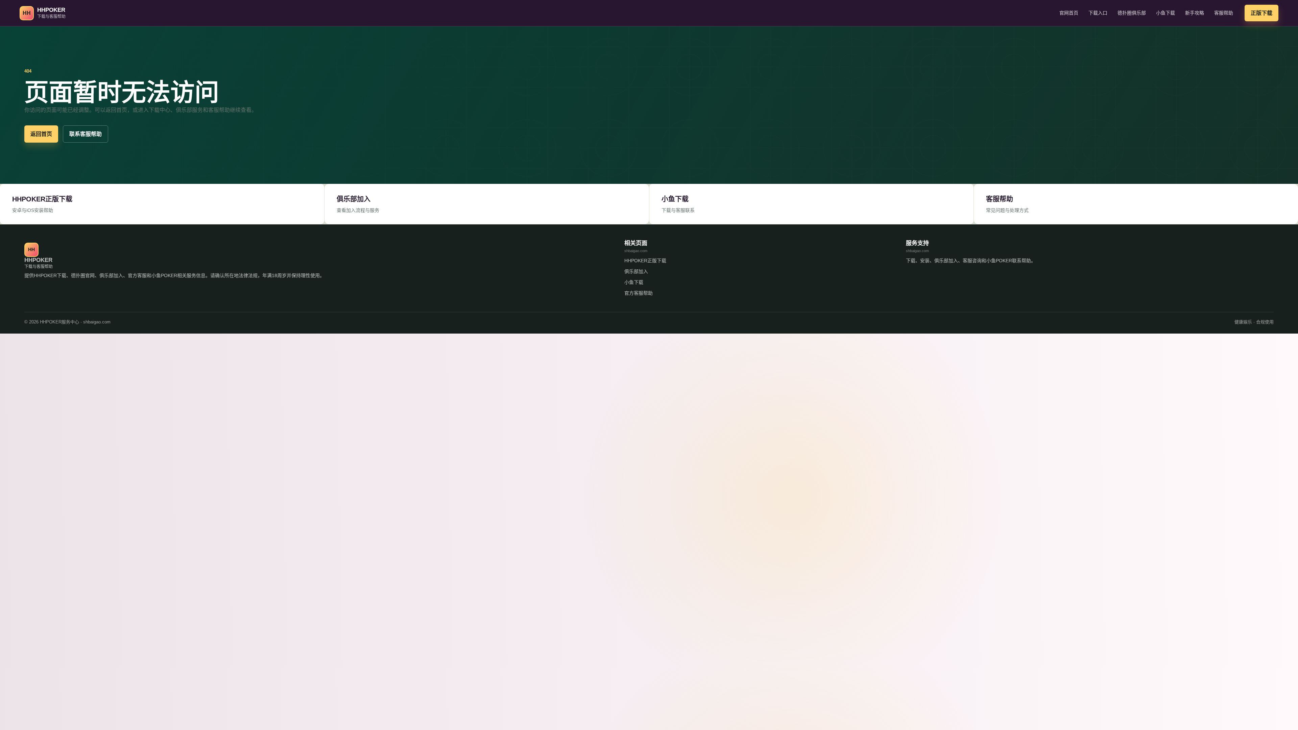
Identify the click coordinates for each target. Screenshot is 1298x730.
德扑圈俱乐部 (1131, 13)
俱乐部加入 (636, 271)
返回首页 (41, 134)
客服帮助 (1223, 13)
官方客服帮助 (638, 293)
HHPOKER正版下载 (645, 260)
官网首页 (1068, 13)
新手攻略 (1194, 13)
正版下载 (1261, 13)
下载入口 (1097, 13)
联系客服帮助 (85, 134)
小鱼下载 (1165, 13)
